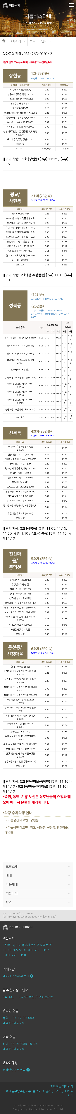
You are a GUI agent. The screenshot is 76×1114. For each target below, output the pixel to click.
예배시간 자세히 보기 (16, 976)
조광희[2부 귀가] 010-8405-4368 (47, 299)
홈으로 (37, 1091)
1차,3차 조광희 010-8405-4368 (46, 310)
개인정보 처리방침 (61, 1086)
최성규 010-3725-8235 (42, 78)
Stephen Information (40, 1109)
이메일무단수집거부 (18, 1091)
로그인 (59, 1091)
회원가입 (48, 1091)
